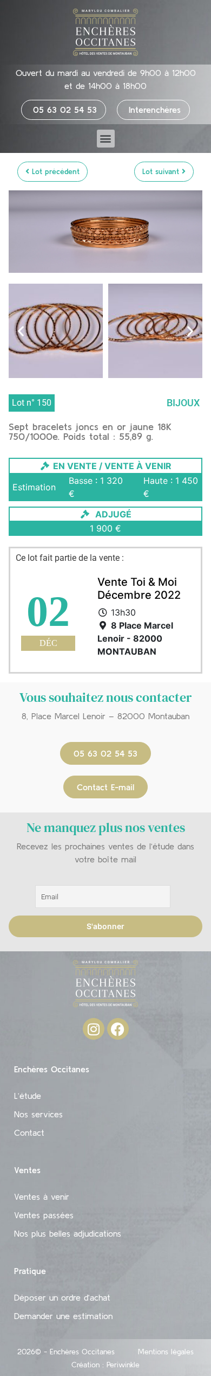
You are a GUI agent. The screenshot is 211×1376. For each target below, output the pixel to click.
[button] (106, 139)
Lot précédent (54, 171)
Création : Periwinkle (105, 1364)
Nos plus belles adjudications (67, 1233)
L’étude (27, 1095)
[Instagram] (93, 1029)
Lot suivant (162, 171)
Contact (29, 1132)
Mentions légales (166, 1351)
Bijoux (183, 402)
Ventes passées (44, 1215)
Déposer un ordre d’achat (62, 1297)
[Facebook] (118, 1029)
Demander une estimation (63, 1316)
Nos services (38, 1114)
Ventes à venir (41, 1196)
